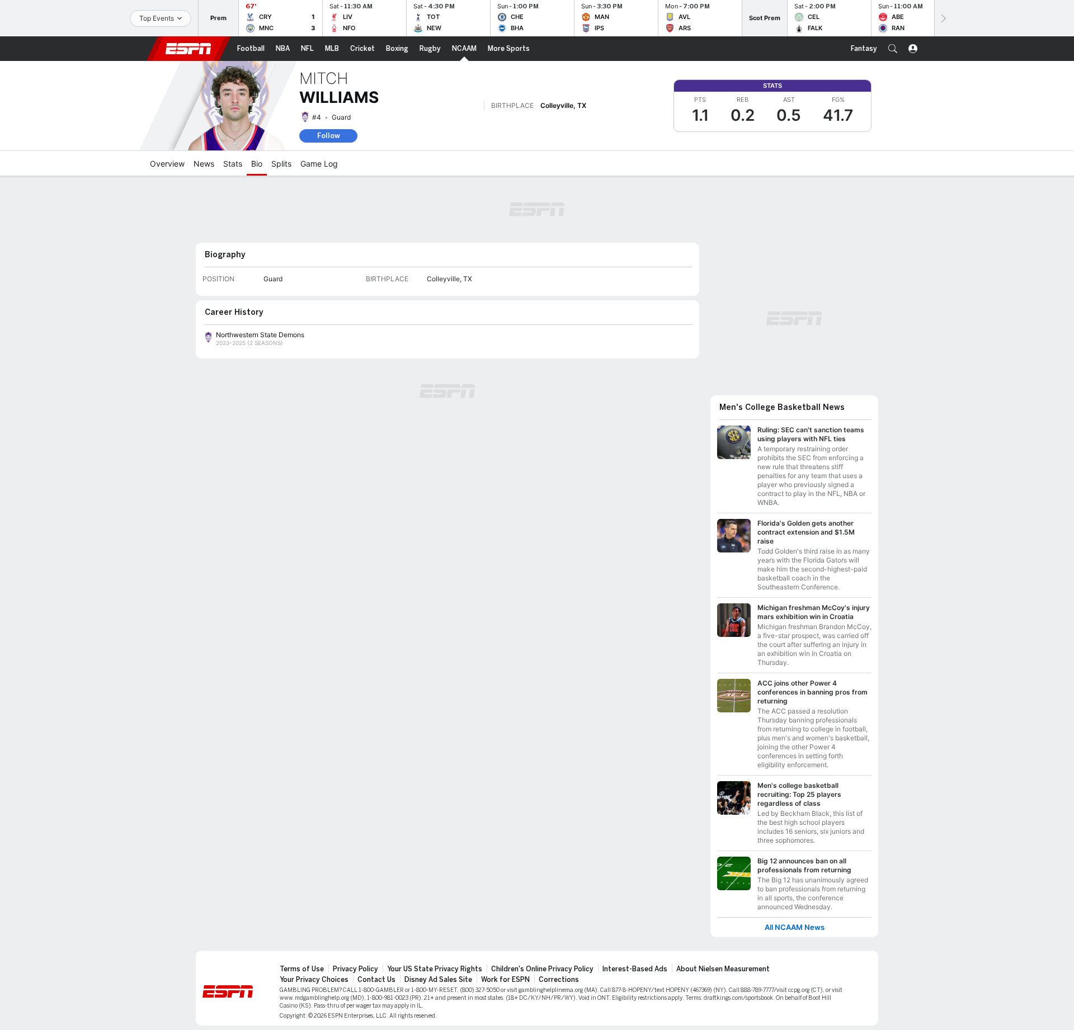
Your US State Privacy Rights (434, 969)
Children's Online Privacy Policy (542, 969)
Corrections (559, 980)
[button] (892, 48)
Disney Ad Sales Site (438, 980)
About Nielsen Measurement (723, 969)
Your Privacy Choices (314, 980)
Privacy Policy (355, 969)
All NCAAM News (795, 927)
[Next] (942, 18)
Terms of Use (302, 969)
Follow (328, 135)
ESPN (188, 48)
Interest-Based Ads (634, 969)
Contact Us (376, 980)
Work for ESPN (505, 980)
